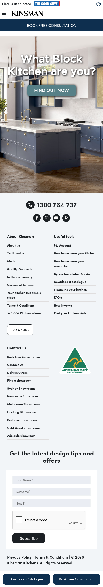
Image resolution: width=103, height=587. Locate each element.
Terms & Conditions (51, 557)
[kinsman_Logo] (27, 12)
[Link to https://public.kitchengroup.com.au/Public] (98, 4)
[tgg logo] (47, 2)
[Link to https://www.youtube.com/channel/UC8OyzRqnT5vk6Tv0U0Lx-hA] (56, 218)
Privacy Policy (19, 557)
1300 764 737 (57, 204)
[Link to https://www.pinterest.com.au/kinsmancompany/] (66, 218)
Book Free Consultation (51, 25)
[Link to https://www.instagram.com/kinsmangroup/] (47, 218)
